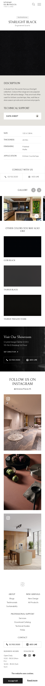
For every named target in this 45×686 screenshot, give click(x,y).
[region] (22, 677)
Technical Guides (22, 626)
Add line (35, 177)
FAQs (22, 630)
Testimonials (12, 602)
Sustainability (12, 606)
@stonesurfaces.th (22, 389)
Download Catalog (22, 622)
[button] (33, 190)
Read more (32, 680)
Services (22, 618)
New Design (33, 598)
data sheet (12, 116)
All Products (33, 602)
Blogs (11, 598)
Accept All (13, 681)
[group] (22, 208)
